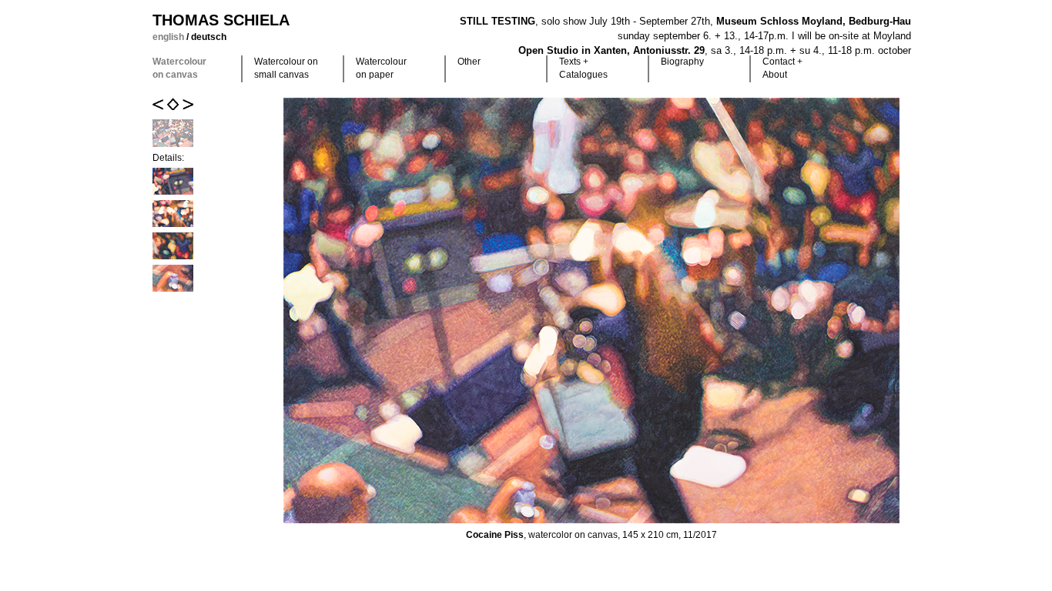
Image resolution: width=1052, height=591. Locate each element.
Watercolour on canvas (179, 68)
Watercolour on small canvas (286, 68)
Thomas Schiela (221, 20)
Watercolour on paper (381, 68)
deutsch (208, 37)
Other (469, 61)
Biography (682, 61)
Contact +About (782, 68)
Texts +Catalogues (583, 68)
